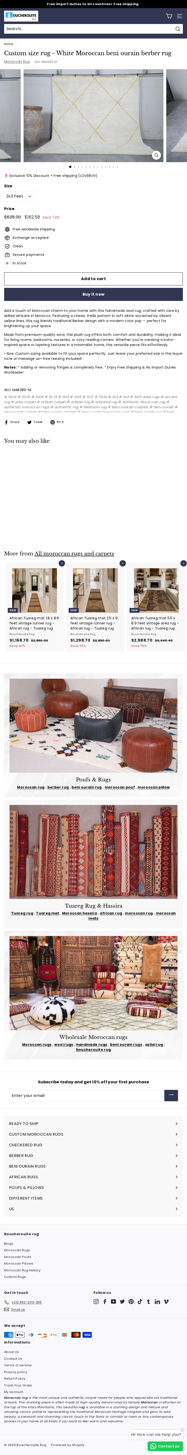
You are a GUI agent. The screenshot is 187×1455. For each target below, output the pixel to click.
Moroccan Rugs (17, 1250)
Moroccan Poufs (17, 1257)
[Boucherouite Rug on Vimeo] (166, 1301)
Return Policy (15, 1378)
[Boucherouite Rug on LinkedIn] (157, 1301)
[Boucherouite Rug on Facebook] (104, 1301)
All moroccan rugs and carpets (74, 554)
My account (13, 1392)
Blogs (8, 1243)
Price (9, 208)
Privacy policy (15, 1372)
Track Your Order (18, 1385)
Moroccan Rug (17, 61)
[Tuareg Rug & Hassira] (93, 852)
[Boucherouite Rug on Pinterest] (131, 1301)
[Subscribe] (171, 1095)
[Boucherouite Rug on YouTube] (113, 1301)
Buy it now (94, 294)
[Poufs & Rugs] (93, 726)
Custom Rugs (15, 1276)
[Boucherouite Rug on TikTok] (139, 1301)
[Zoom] (156, 155)
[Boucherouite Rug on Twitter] (122, 1301)
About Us (11, 1352)
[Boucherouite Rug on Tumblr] (148, 1301)
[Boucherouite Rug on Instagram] (96, 1301)
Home (8, 44)
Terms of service (18, 1365)
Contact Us (13, 1358)
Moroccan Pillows (18, 1263)
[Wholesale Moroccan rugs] (93, 983)
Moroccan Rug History (22, 1270)
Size (8, 186)
